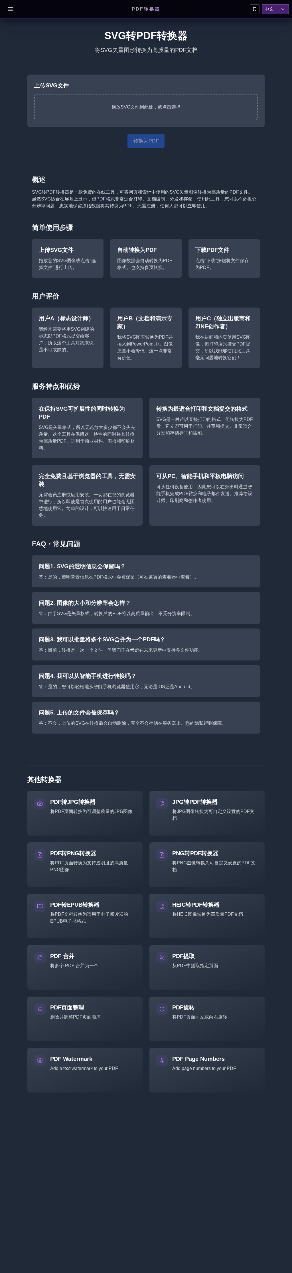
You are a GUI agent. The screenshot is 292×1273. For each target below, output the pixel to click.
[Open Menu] (10, 9)
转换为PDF (146, 141)
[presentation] (146, 107)
